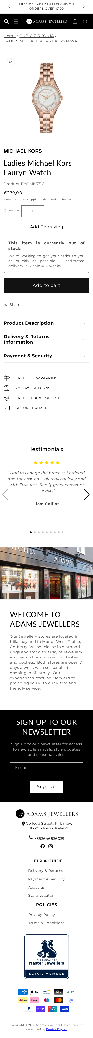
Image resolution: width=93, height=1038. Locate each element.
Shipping (33, 199)
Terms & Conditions (46, 923)
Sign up (46, 786)
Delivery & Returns (45, 871)
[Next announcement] (83, 6)
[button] (6, 21)
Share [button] (15, 304)
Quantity (11, 210)
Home (10, 35)
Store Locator (41, 895)
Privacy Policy (41, 914)
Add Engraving (46, 227)
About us (36, 887)
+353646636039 (49, 838)
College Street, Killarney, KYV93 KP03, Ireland (49, 825)
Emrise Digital (56, 1029)
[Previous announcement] (9, 6)
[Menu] (16, 21)
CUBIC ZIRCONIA (36, 35)
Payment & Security (46, 879)
